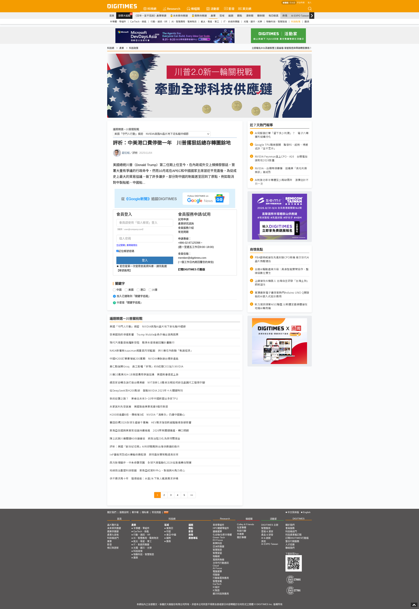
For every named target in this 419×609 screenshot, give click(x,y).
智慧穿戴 (217, 581)
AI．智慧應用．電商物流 (184, 21)
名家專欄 (241, 527)
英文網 (246, 8)
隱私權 (145, 512)
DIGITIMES (298, 518)
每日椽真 (273, 15)
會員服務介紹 (186, 227)
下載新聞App (292, 553)
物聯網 (216, 556)
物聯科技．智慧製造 (276, 21)
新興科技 (217, 543)
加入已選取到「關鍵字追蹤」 (134, 296)
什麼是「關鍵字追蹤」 (130, 302)
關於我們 (111, 512)
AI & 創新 (266, 538)
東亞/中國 (171, 534)
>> (191, 495)
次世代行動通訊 (221, 563)
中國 (119, 290)
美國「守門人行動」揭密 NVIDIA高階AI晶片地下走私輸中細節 (148, 326)
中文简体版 (293, 512)
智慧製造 (217, 549)
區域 (221, 15)
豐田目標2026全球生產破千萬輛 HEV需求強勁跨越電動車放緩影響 (150, 422)
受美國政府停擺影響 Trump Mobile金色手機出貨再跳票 (144, 334)
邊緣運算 (217, 531)
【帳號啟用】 (124, 270)
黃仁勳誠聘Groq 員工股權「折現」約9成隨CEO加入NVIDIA (146, 366)
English (306, 512)
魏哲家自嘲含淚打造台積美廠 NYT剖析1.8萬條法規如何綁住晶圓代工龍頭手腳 (157, 382)
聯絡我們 (290, 547)
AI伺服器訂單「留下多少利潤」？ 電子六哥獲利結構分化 (282, 135)
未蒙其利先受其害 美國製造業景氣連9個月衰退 (139, 406)
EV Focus (218, 540)
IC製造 (216, 590)
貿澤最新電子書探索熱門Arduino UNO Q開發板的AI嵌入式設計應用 (282, 294)
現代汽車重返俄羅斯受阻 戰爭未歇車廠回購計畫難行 (142, 342)
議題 (230, 15)
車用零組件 (218, 525)
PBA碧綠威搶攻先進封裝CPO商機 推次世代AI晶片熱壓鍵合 (282, 259)
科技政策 (295, 21)
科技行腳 (241, 530)
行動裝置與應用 (221, 578)
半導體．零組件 (118, 21)
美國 (131, 290)
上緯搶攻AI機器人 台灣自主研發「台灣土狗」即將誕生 (282, 282)
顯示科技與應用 (221, 593)
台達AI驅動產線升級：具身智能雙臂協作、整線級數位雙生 (282, 271)
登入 (310, 2)
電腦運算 (217, 571)
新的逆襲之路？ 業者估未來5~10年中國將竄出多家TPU (144, 398)
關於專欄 (241, 537)
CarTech (217, 584)
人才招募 (290, 544)
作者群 (240, 534)
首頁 (111, 15)
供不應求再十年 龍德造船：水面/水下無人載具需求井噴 (144, 478)
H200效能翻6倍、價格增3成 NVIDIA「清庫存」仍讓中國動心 (147, 414)
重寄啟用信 (132, 245)
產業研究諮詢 (186, 223)
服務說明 (124, 512)
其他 (263, 541)
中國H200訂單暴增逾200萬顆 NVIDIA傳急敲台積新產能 (144, 358)
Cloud (216, 565)
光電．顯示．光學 (253, 21)
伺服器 (216, 574)
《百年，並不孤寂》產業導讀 (150, 15)
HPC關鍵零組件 (221, 528)
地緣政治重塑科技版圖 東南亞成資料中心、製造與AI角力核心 (147, 470)
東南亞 (169, 528)
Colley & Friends (245, 524)
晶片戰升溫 (113, 525)
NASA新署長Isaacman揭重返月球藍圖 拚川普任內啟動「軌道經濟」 (151, 350)
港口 (143, 290)
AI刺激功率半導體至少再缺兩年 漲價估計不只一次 (282, 182)
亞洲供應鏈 (218, 546)
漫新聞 (249, 15)
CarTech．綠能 (138, 21)
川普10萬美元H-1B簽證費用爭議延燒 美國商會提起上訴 (144, 374)
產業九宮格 (113, 534)
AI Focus (217, 568)
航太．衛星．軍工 (210, 21)
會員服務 (290, 528)
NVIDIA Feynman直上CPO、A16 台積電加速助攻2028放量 (281, 158)
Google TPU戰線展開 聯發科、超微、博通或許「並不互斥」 (281, 146)
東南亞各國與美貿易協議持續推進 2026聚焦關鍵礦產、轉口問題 (149, 430)
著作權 (135, 512)
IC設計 (216, 587)
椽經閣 (195, 8)
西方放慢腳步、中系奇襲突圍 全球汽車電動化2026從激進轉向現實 (150, 462)
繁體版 (286, 2)
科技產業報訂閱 (293, 534)
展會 (109, 541)
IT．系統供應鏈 (231, 21)
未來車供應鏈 (180, 15)
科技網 (151, 8)
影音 (230, 8)
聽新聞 (261, 15)
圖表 (307, 21)
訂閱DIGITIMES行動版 (297, 538)
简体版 (292, 2)
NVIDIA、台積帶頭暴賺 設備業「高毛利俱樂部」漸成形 (281, 170)
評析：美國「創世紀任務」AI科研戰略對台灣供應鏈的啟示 (145, 446)
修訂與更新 (113, 547)
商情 (284, 15)
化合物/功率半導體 (222, 534)
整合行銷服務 (292, 541)
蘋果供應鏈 (200, 15)
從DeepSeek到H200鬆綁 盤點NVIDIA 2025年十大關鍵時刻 (146, 390)
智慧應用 (265, 528)
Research (173, 8)
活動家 (214, 8)
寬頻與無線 (218, 559)
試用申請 (183, 219)
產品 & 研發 (267, 534)
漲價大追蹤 (125, 15)
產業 (213, 15)
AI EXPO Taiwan (300, 15)
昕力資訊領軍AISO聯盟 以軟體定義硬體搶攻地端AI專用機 (281, 306)
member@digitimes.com (192, 257)
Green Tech (219, 537)
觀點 (239, 15)
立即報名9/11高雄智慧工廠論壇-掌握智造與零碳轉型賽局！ (282, 48)
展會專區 (193, 538)
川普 (154, 290)
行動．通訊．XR (159, 21)
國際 (168, 538)
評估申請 (300, 2)
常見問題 (183, 232)
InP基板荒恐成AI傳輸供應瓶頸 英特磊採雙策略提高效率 (144, 454)
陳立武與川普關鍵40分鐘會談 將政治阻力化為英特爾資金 (145, 438)
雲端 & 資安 (267, 531)
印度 (168, 531)
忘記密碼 (120, 245)
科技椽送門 (113, 538)
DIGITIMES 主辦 (269, 525)
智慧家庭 (217, 553)
